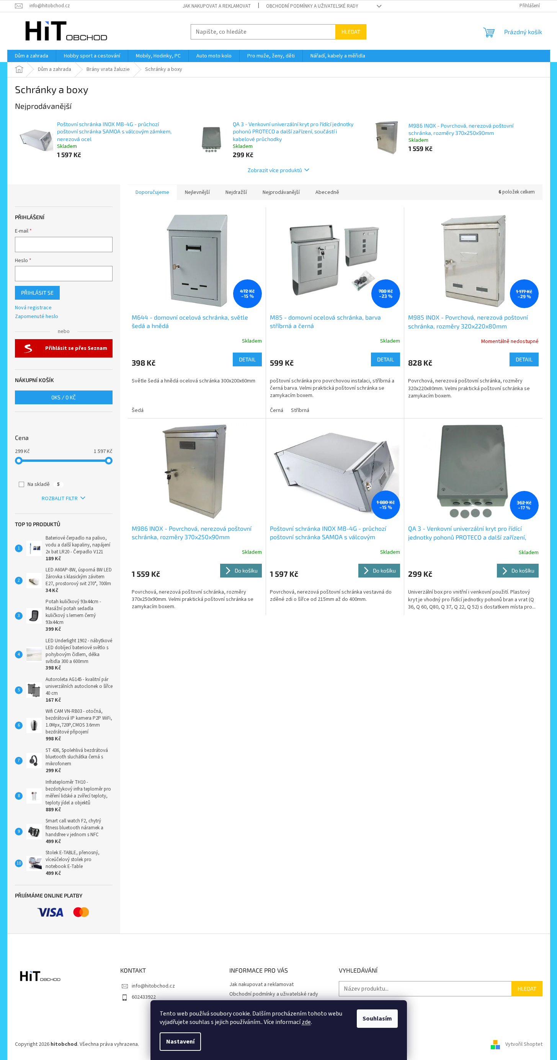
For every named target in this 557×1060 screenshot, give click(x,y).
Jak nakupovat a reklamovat (217, 6)
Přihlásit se (37, 292)
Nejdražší (236, 192)
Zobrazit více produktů (275, 170)
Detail (247, 359)
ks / (63, 397)
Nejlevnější (197, 192)
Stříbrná (300, 410)
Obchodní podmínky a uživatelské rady (312, 6)
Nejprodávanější (281, 192)
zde (306, 1022)
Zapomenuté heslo (36, 316)
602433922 (144, 997)
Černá (276, 410)
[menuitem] (31, 56)
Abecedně (327, 192)
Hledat (350, 31)
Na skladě (44, 484)
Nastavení (180, 1041)
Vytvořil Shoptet (523, 1044)
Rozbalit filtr (60, 498)
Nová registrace (33, 308)
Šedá (138, 410)
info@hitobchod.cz (153, 986)
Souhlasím (377, 1018)
